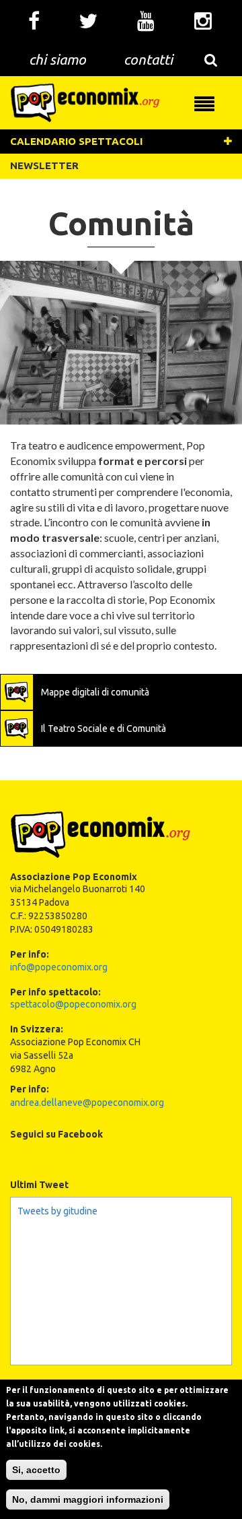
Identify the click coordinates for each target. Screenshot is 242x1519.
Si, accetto (36, 1469)
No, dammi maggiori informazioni (87, 1499)
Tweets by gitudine (57, 1211)
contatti (148, 59)
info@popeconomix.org (59, 967)
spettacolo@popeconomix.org (73, 1004)
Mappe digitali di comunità (95, 692)
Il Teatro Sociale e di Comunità (103, 728)
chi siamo (57, 59)
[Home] (85, 101)
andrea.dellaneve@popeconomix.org (87, 1102)
